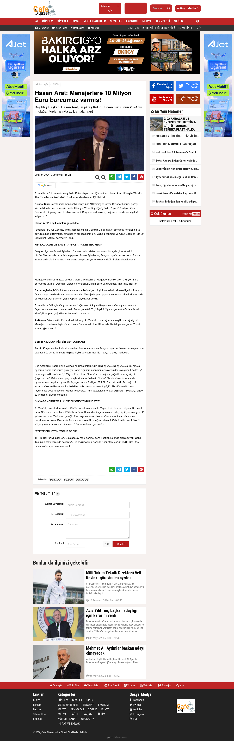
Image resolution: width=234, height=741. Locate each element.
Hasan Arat (55, 479)
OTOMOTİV (87, 718)
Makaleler (79, 27)
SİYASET (62, 21)
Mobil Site (74, 685)
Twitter (136, 704)
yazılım (110, 737)
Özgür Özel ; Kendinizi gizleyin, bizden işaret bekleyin (176, 169)
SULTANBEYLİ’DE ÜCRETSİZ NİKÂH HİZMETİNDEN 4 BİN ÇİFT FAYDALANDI (176, 136)
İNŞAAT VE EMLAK (69, 723)
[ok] (168, 8)
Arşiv (181, 685)
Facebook (138, 700)
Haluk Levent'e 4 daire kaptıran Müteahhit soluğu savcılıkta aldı (176, 193)
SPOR (75, 21)
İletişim (37, 709)
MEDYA (146, 21)
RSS (135, 718)
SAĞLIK (179, 21)
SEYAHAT (116, 21)
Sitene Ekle (39, 714)
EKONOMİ (132, 21)
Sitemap (37, 718)
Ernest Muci (82, 479)
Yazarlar (131, 685)
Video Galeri (61, 27)
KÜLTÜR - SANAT (67, 718)
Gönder (121, 544)
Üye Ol (195, 8)
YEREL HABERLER (95, 21)
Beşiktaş (68, 479)
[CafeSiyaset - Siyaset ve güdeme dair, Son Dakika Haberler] (44, 16)
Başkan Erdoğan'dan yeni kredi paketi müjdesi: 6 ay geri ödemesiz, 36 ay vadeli (176, 201)
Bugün (185, 214)
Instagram (138, 714)
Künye (36, 700)
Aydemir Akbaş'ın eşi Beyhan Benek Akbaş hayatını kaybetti (176, 177)
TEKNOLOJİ (163, 21)
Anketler (94, 27)
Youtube (137, 709)
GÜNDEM (47, 21)
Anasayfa (43, 84)
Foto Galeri (43, 27)
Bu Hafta (196, 214)
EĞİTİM (101, 714)
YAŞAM (88, 714)
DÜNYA (105, 709)
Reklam (37, 704)
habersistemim (120, 737)
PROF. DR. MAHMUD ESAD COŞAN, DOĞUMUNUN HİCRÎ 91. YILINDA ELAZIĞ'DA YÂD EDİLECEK (176, 144)
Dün (190, 214)
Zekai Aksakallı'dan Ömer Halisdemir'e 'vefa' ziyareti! (176, 160)
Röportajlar (165, 685)
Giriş (182, 8)
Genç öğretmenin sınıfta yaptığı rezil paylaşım (176, 185)
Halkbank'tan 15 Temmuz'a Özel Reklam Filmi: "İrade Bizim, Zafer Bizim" (176, 152)
